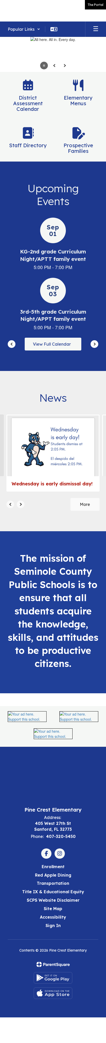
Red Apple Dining (53, 875)
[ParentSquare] (53, 964)
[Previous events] (11, 344)
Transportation (53, 883)
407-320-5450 (61, 836)
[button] (24, 29)
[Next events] (94, 344)
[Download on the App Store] (53, 993)
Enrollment (53, 866)
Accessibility (53, 917)
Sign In (53, 925)
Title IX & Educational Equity (53, 891)
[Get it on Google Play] (53, 978)
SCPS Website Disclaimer (53, 900)
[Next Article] (20, 504)
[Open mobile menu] (95, 29)
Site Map (53, 908)
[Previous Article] (10, 504)
